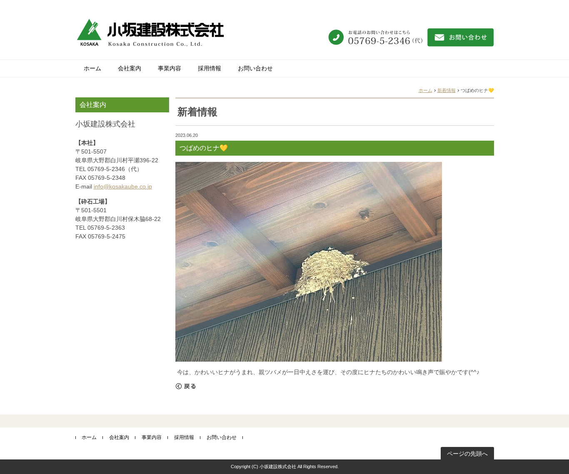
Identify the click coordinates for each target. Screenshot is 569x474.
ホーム (92, 68)
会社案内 (129, 68)
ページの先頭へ (467, 453)
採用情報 (209, 68)
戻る (185, 386)
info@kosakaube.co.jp (123, 186)
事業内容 (169, 68)
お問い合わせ (255, 68)
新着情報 (446, 90)
